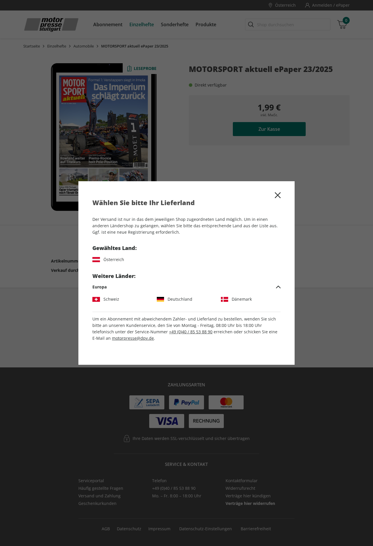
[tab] (186, 287)
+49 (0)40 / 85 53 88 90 (190, 331)
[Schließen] (278, 195)
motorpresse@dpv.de (133, 338)
